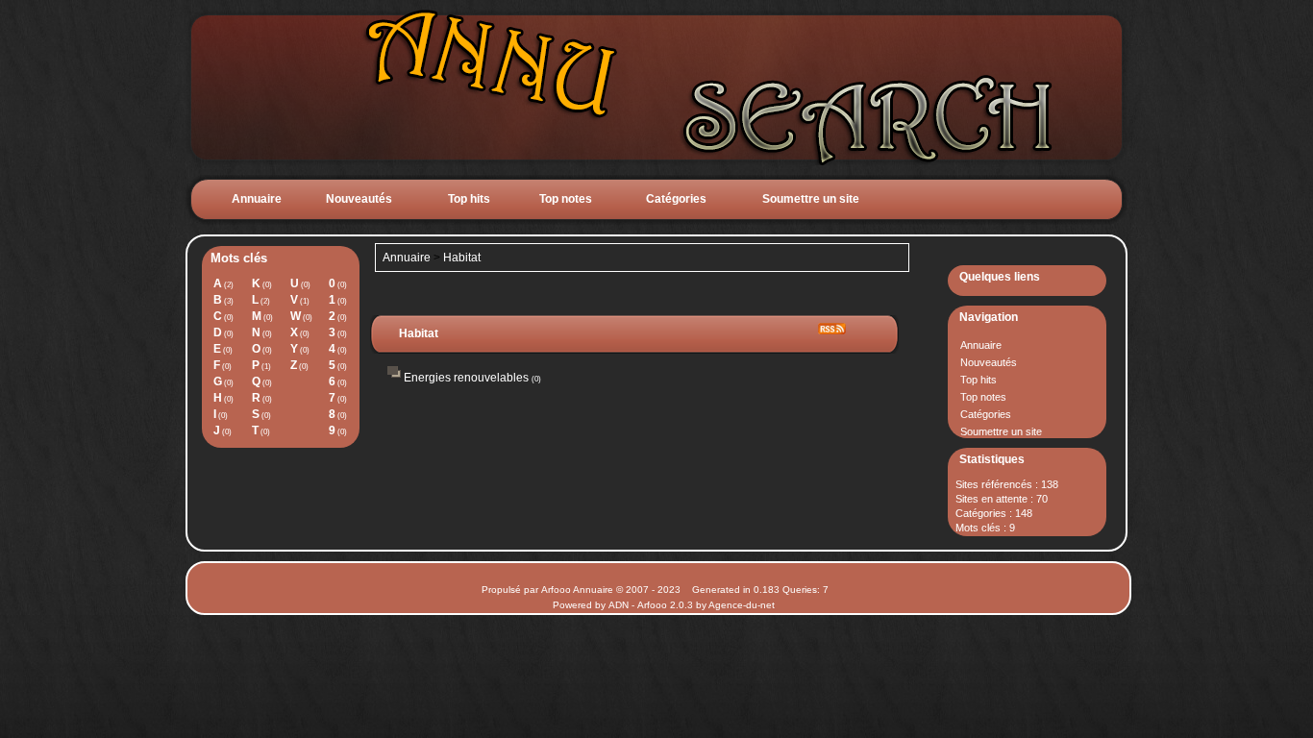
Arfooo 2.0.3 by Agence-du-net (706, 605)
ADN (618, 605)
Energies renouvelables (466, 377)
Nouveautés (359, 199)
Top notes (565, 199)
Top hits (469, 199)
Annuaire (257, 199)
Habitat (462, 257)
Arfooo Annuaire (577, 589)
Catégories (676, 199)
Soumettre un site (810, 199)
